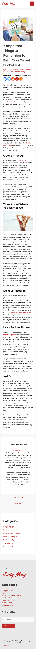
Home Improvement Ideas (12, 533)
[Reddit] (13, 79)
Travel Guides (18, 70)
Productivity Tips (9, 540)
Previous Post (18, 498)
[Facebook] (5, 79)
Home (5, 530)
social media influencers (12, 102)
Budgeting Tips (8, 527)
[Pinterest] (17, 79)
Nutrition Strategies (10, 537)
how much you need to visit (21, 312)
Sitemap (6, 645)
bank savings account (24, 160)
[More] (21, 79)
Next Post (18, 503)
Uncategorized (8, 546)
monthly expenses (10, 335)
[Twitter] (9, 79)
